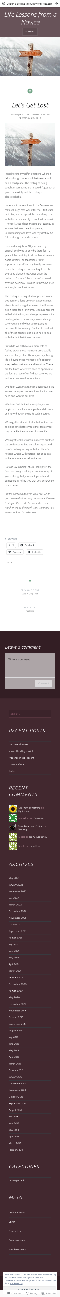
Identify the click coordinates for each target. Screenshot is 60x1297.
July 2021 (13, 944)
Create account (17, 1212)
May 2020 (14, 997)
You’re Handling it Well (21, 751)
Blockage (23, 829)
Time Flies (34, 846)
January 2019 (15, 1077)
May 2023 (14, 878)
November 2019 (17, 1010)
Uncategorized (16, 1180)
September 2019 (17, 1024)
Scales (12, 771)
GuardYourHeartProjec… (31, 826)
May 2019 (14, 1050)
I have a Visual (16, 764)
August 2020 (16, 991)
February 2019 (16, 1070)
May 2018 (14, 1130)
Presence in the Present (21, 758)
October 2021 (16, 924)
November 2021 (17, 918)
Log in (12, 1222)
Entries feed (15, 1231)
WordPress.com (17, 1249)
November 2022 (17, 891)
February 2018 (16, 1150)
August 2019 (15, 1030)
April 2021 (14, 964)
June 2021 (14, 951)
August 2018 (15, 1110)
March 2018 (15, 1143)
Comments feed (17, 1240)
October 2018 (16, 1097)
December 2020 (18, 984)
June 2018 (14, 1123)
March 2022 (15, 904)
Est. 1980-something (33, 114)
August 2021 (15, 938)
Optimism (23, 811)
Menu (31, 32)
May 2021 (14, 957)
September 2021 (17, 931)
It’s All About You (38, 837)
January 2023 (16, 885)
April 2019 (14, 1057)
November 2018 (17, 1090)
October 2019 (16, 1017)
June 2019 (14, 1044)
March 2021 (15, 971)
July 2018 (13, 1116)
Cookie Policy (16, 1284)
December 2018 (17, 1083)
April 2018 (14, 1136)
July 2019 (13, 1037)
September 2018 (17, 1103)
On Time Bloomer (18, 744)
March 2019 (15, 1064)
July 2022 (14, 898)
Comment (43, 683)
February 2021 (16, 977)
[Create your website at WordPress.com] (30, 3)
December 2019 (17, 1004)
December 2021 (17, 911)
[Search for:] (30, 714)
